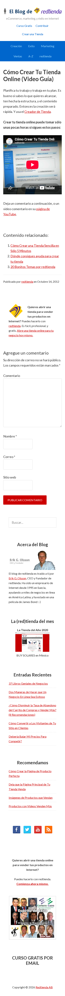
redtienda (15, 326)
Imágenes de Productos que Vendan (31, 797)
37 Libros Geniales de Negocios (28, 683)
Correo (9, 457)
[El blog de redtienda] (32, 13)
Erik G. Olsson (17, 578)
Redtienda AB (44, 987)
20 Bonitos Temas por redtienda (32, 267)
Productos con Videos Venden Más (30, 806)
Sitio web (9, 477)
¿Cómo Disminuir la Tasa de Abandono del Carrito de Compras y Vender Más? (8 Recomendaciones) (32, 709)
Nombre (10, 436)
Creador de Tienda (37, 112)
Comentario (11, 376)
